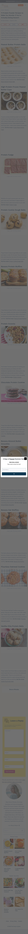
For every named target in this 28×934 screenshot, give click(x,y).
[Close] (25, 458)
